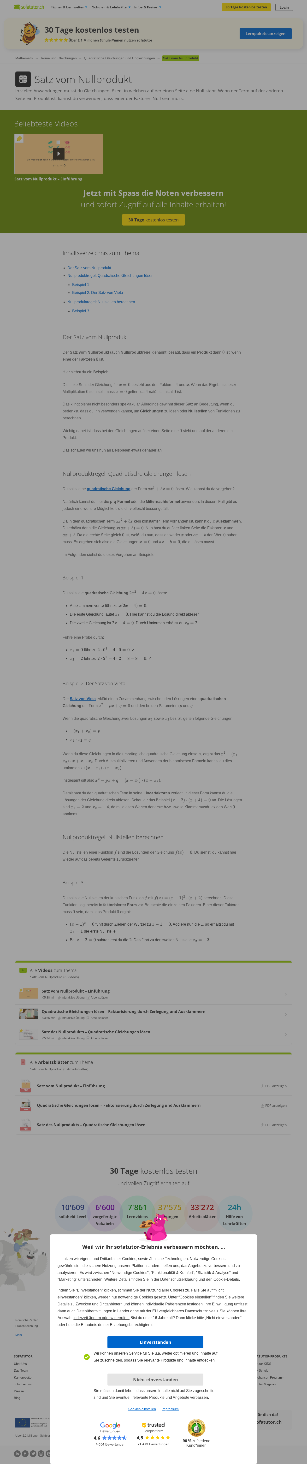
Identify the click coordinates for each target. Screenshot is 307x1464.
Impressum (170, 1409)
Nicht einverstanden (155, 1379)
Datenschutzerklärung (179, 1279)
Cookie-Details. (226, 1279)
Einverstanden (155, 1342)
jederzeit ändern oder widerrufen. (101, 1318)
